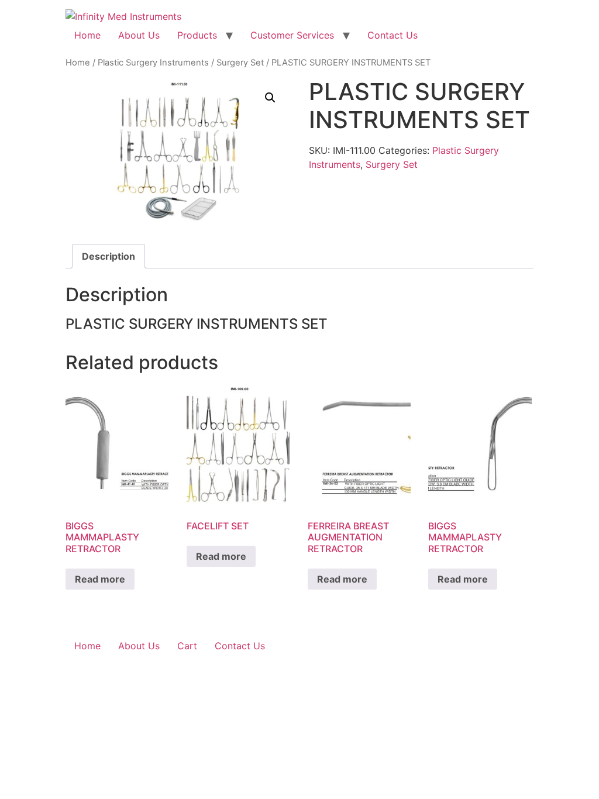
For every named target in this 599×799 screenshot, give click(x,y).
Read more (100, 579)
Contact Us (392, 35)
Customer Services (292, 35)
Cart (187, 646)
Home (87, 35)
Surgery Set (240, 62)
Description (108, 256)
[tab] (108, 256)
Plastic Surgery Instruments (153, 62)
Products (197, 35)
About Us (139, 35)
